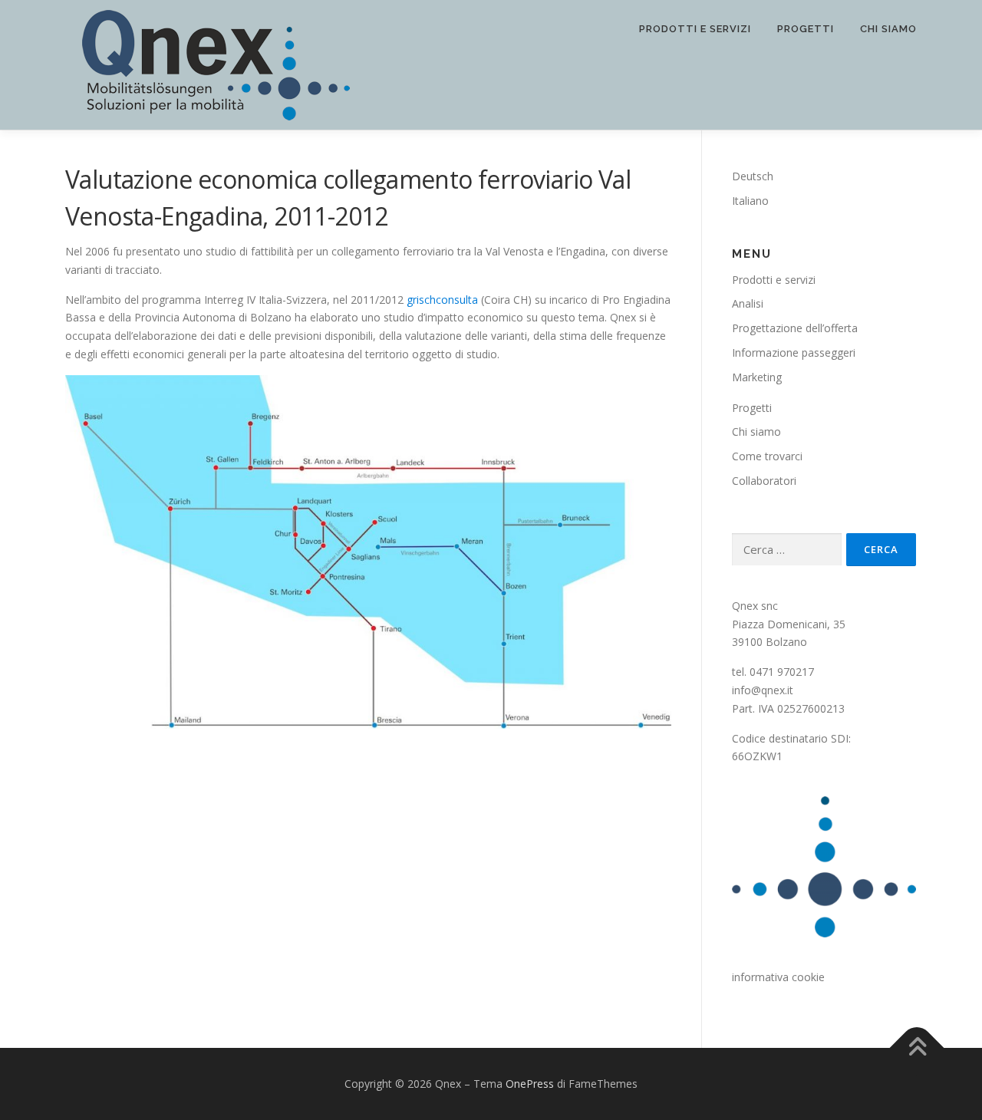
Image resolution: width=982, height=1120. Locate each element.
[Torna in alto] (917, 1048)
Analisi (747, 303)
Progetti (805, 29)
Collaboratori (764, 480)
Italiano (750, 200)
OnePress (530, 1083)
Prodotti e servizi (695, 29)
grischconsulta (442, 299)
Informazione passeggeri (793, 352)
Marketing (757, 377)
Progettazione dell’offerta (795, 328)
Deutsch (752, 176)
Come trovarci (767, 456)
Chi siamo (888, 29)
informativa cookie (778, 977)
